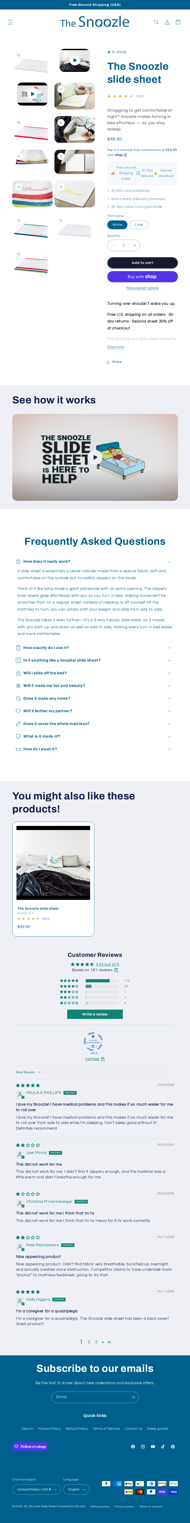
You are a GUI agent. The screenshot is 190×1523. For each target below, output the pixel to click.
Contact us (133, 1428)
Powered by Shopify (72, 1506)
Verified (92, 1059)
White (117, 224)
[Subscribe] (133, 1397)
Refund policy (100, 1506)
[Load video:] (95, 457)
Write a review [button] (95, 1014)
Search (27, 1428)
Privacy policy (124, 1506)
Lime (139, 224)
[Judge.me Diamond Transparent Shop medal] (93, 1041)
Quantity (114, 235)
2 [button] (89, 1342)
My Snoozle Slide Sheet (40, 1506)
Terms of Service (106, 1428)
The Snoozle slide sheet (37, 908)
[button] (10, 22)
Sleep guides (157, 1428)
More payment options (142, 288)
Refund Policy (77, 1428)
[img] (28, 1086)
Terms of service (150, 1506)
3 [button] (96, 1342)
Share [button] (117, 362)
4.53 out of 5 (107, 964)
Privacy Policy (49, 1428)
